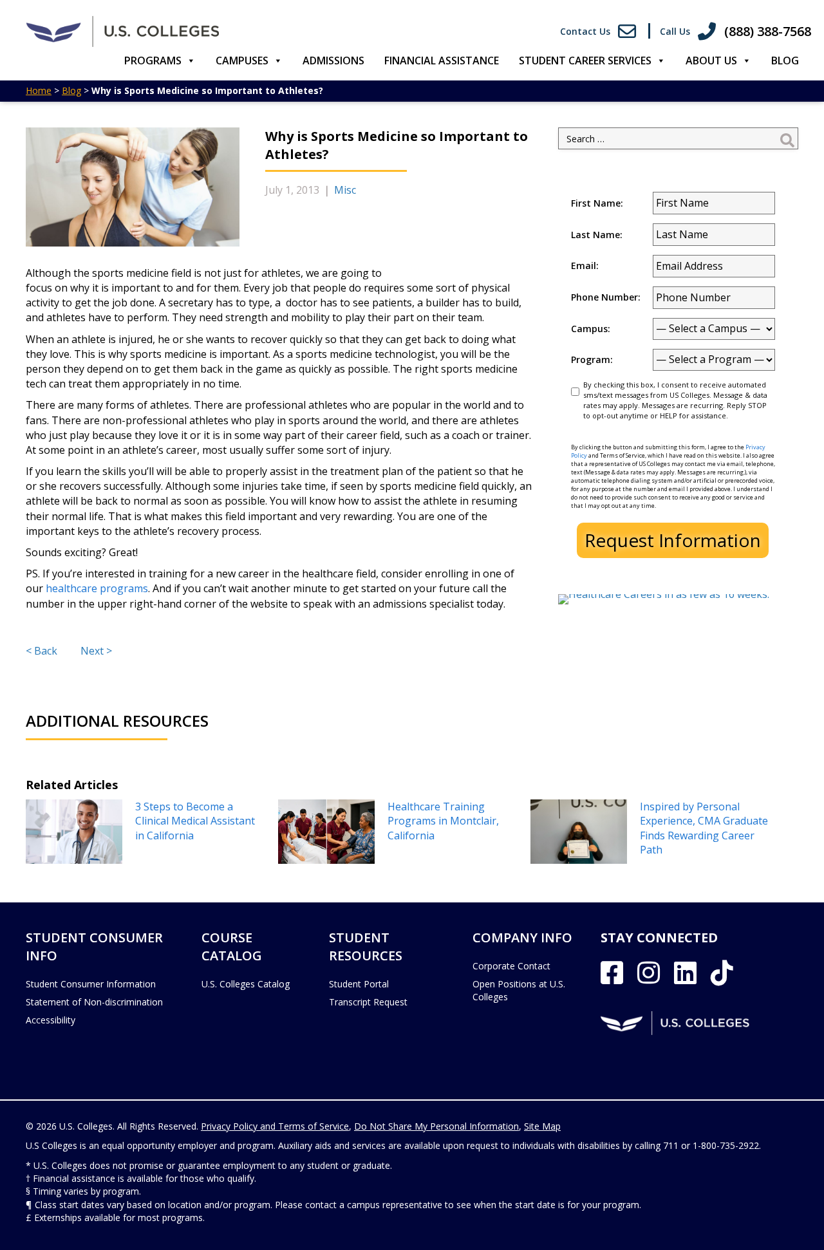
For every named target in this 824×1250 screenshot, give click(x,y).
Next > (96, 651)
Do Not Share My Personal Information (436, 1126)
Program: (592, 360)
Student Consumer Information (91, 984)
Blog (785, 60)
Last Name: (597, 235)
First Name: (597, 203)
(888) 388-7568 (767, 31)
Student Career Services (585, 60)
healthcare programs (97, 588)
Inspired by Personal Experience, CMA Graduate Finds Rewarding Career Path (704, 828)
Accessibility (50, 1020)
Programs (153, 60)
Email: (585, 266)
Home (39, 90)
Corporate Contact (511, 966)
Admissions (333, 60)
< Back (41, 651)
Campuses (242, 60)
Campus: (590, 329)
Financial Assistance (441, 60)
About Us (711, 60)
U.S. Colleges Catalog (245, 984)
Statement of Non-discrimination (94, 1002)
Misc (345, 190)
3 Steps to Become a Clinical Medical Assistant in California (195, 821)
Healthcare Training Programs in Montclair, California (443, 821)
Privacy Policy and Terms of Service (275, 1126)
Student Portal (359, 984)
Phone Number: (606, 297)
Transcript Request (368, 1002)
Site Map (542, 1126)
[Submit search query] (787, 138)
